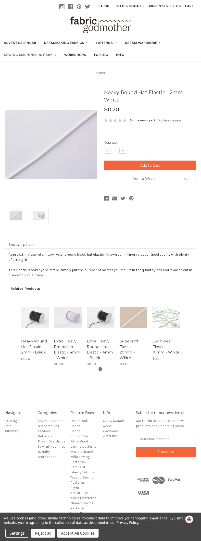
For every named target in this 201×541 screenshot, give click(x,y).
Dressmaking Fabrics (64, 42)
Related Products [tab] (25, 288)
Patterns (105, 42)
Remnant (77, 467)
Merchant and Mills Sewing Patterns (81, 457)
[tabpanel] (34, 330)
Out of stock (35, 323)
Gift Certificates (129, 6)
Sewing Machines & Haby (28, 54)
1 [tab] (100, 369)
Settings (17, 533)
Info (120, 54)
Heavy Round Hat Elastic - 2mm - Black (34, 346)
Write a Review (169, 120)
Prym (74, 488)
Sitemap (11, 431)
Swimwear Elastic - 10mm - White (166, 346)
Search (103, 6)
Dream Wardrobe (141, 42)
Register (173, 6)
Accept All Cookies (78, 533)
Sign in (155, 6)
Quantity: (111, 142)
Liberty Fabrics (82, 472)
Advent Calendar (20, 42)
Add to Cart (67, 323)
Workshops (75, 54)
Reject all (43, 533)
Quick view (35, 311)
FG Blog (101, 54)
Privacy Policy (127, 522)
